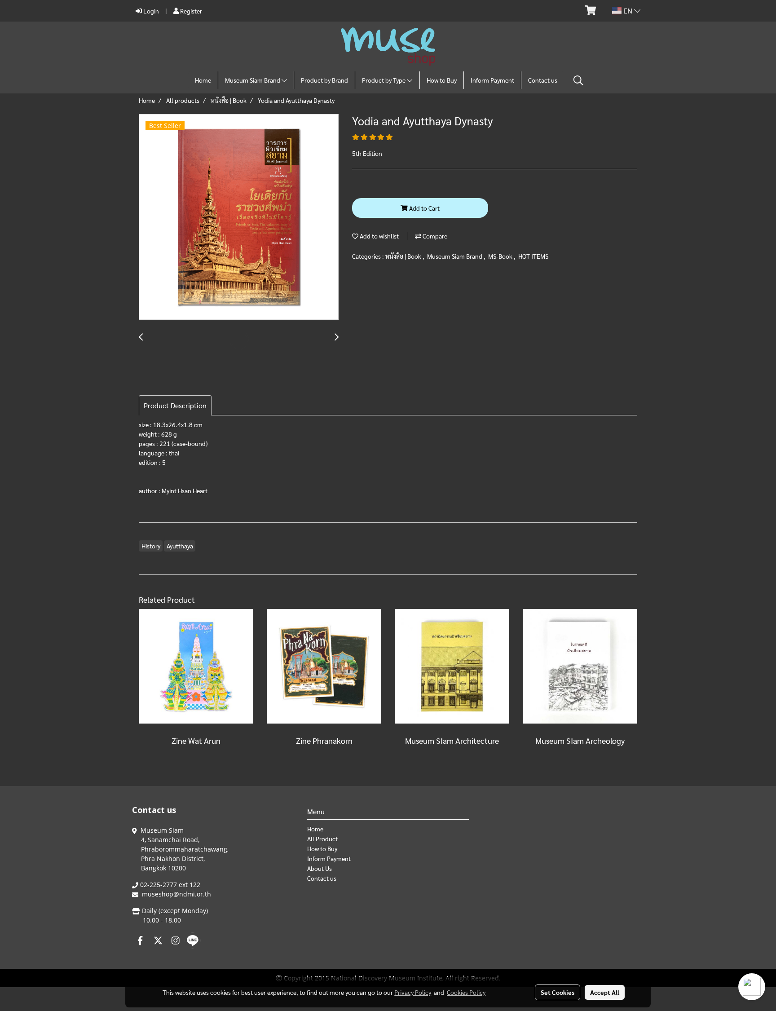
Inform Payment (492, 80)
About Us (319, 868)
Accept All (604, 992)
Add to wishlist (378, 236)
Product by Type (384, 80)
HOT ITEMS (533, 256)
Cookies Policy (466, 992)
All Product (322, 838)
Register (190, 11)
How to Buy (442, 80)
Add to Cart (424, 208)
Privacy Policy (412, 992)
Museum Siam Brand (253, 80)
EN (628, 10)
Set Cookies (557, 992)
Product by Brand (324, 80)
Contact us (542, 80)
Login (150, 11)
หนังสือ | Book (404, 256)
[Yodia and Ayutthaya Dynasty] (238, 217)
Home (203, 80)
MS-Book (501, 256)
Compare (434, 236)
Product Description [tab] (175, 405)
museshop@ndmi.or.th (176, 894)
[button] (578, 80)
